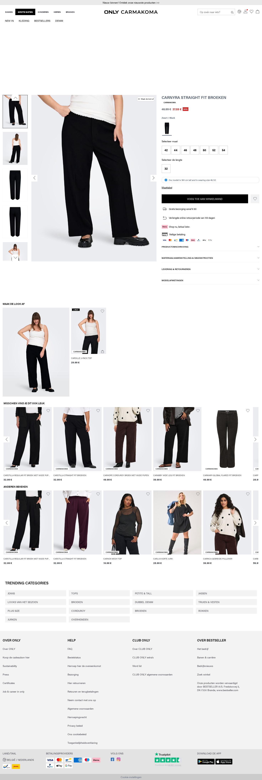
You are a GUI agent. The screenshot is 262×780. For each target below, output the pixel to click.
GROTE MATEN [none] (25, 12)
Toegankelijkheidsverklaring (82, 742)
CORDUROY (78, 610)
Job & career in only (13, 691)
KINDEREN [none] (43, 12)
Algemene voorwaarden (81, 708)
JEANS (11, 593)
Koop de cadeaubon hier (16, 657)
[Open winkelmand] (257, 12)
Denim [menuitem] (59, 20)
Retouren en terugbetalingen (83, 691)
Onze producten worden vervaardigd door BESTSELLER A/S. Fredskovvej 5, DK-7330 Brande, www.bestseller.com (218, 686)
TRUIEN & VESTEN (208, 602)
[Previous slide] (7, 439)
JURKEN (12, 619)
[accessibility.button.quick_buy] (102, 351)
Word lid (137, 666)
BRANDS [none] (70, 12)
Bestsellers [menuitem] (42, 20)
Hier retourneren (77, 683)
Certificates (9, 683)
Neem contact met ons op (82, 700)
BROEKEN (77, 602)
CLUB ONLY (141, 640)
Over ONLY (11, 640)
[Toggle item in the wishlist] (255, 198)
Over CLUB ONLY (142, 649)
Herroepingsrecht (77, 717)
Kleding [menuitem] (24, 20)
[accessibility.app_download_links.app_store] (224, 764)
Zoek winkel (203, 674)
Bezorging (73, 674)
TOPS (74, 593)
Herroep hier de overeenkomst (84, 666)
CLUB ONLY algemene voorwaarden (152, 674)
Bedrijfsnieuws (205, 666)
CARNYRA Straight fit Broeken (194, 97)
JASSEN (202, 593)
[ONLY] (131, 12)
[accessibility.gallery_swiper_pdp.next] (15, 258)
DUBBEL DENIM (144, 602)
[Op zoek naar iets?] (232, 12)
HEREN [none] (57, 12)
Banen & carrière (206, 657)
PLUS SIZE (14, 610)
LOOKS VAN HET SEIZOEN (23, 602)
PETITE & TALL (143, 593)
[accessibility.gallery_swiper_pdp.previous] (15, 98)
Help (72, 640)
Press (6, 674)
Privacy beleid (75, 725)
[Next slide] (255, 439)
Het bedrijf (202, 649)
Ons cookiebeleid (77, 734)
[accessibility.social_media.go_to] (112, 760)
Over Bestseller (211, 640)
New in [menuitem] (9, 20)
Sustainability (10, 666)
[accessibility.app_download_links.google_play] (206, 764)
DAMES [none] (9, 12)
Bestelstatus (74, 657)
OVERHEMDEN (79, 619)
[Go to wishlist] (251, 12)
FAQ (70, 649)
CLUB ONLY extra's (143, 657)
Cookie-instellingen (131, 777)
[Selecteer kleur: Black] (167, 129)
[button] (131, 2)
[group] (28, 446)
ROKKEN (203, 610)
